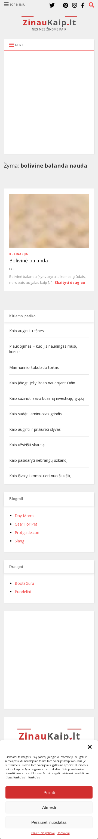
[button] (90, 747)
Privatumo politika (43, 833)
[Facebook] (83, 5)
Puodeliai (23, 591)
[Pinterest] (65, 5)
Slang (19, 540)
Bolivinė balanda (28, 260)
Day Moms (24, 515)
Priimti (49, 792)
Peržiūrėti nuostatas (49, 822)
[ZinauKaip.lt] (49, 29)
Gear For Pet (26, 524)
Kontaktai (63, 833)
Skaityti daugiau (70, 282)
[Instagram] (74, 5)
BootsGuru (24, 583)
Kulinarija (18, 254)
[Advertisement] (49, 102)
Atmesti (49, 807)
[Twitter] (52, 5)
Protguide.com (28, 532)
